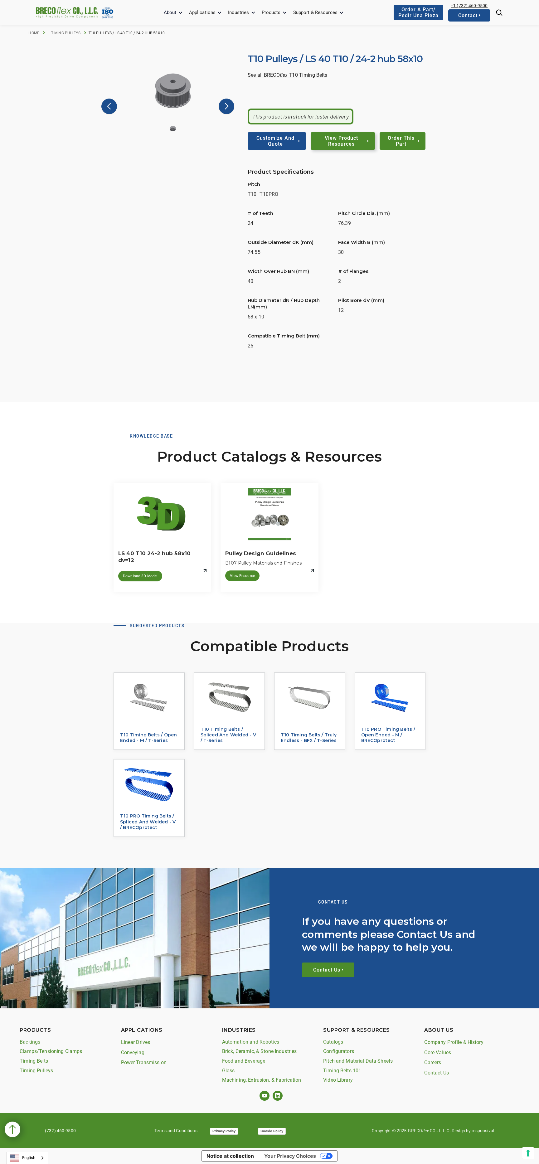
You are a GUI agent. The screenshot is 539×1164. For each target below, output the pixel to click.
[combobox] (27, 1158)
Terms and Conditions (175, 1130)
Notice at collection (230, 1156)
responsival (483, 1130)
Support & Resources (315, 12)
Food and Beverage (243, 1061)
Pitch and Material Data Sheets (358, 1061)
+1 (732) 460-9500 (469, 5)
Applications (202, 12)
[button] (173, 12)
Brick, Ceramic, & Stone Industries (259, 1051)
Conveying (132, 1052)
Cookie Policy (271, 1131)
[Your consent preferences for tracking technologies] (528, 1153)
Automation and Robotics (250, 1042)
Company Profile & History (453, 1042)
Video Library (338, 1080)
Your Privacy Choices (290, 1156)
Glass (228, 1071)
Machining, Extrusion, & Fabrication (261, 1080)
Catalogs (333, 1042)
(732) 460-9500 (60, 1130)
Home (33, 33)
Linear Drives (135, 1042)
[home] (67, 12)
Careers (432, 1062)
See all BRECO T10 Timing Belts (287, 75)
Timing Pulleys (65, 33)
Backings (30, 1042)
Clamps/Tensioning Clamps (51, 1051)
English (28, 1157)
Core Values (437, 1052)
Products (271, 12)
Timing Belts (34, 1061)
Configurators (338, 1051)
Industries (238, 12)
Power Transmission (144, 1062)
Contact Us (436, 1073)
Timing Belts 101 (342, 1071)
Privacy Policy (224, 1131)
